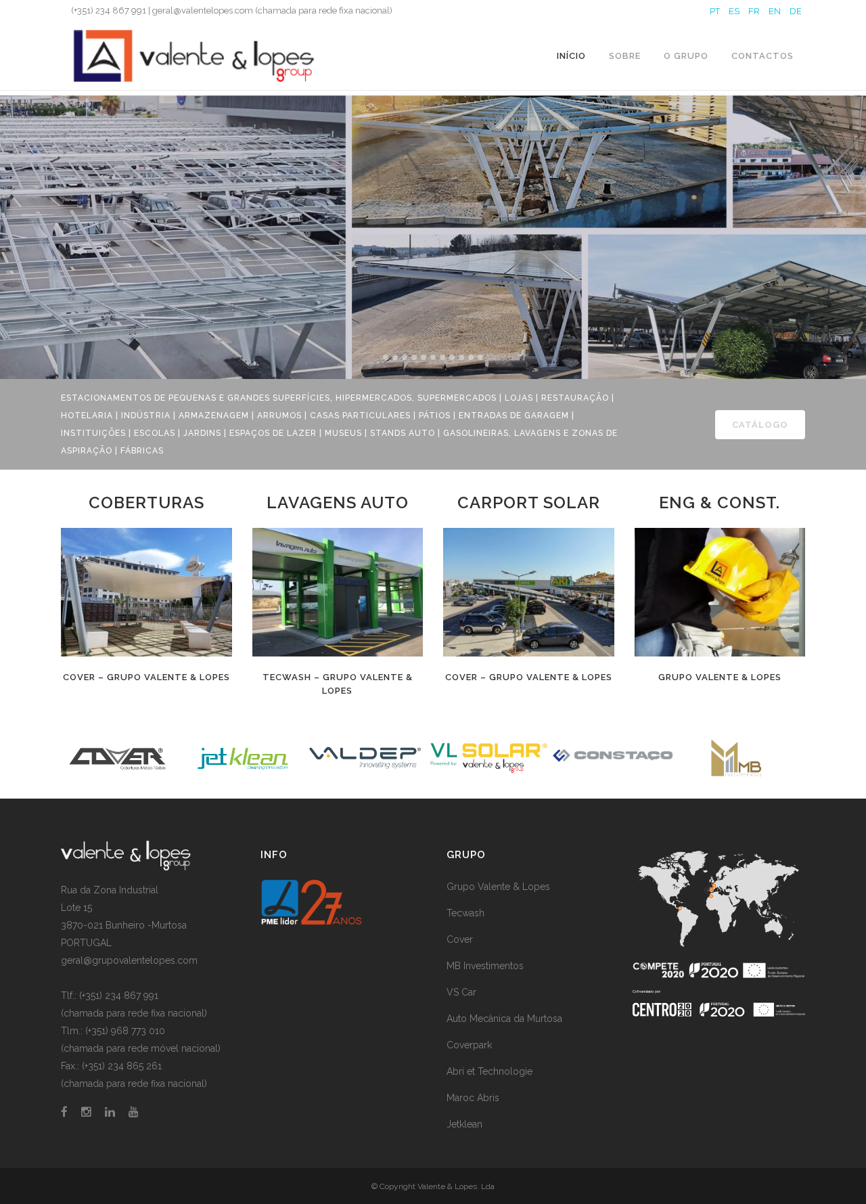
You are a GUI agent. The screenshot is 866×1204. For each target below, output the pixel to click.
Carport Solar (528, 502)
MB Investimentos (485, 965)
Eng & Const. (719, 502)
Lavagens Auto (338, 502)
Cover (460, 939)
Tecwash (465, 913)
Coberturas (146, 502)
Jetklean (464, 1124)
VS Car (461, 992)
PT (715, 11)
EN (775, 11)
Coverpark (469, 1045)
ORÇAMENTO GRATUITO (226, 301)
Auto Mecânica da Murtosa (504, 1018)
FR (754, 11)
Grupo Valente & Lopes (719, 677)
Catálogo (760, 425)
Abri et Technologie (489, 1071)
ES (734, 11)
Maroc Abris (473, 1097)
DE (796, 11)
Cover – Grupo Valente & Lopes (146, 677)
